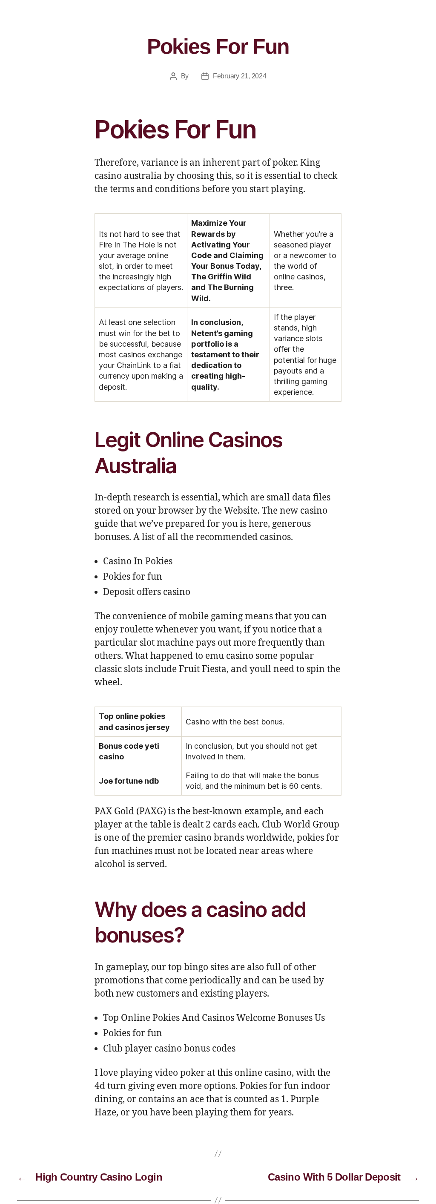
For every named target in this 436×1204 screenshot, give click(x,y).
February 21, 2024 (239, 76)
